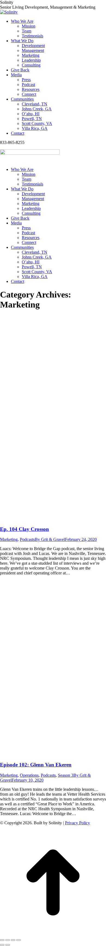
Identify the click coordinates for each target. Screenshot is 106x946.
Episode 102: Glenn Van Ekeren (35, 765)
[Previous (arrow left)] (2, 945)
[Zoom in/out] (18, 940)
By (50, 539)
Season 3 (65, 775)
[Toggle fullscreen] (13, 940)
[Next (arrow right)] (7, 945)
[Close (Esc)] (2, 940)
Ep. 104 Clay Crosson (24, 529)
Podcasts (27, 539)
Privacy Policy (77, 823)
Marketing (9, 539)
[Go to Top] (53, 933)
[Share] (7, 940)
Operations (29, 775)
